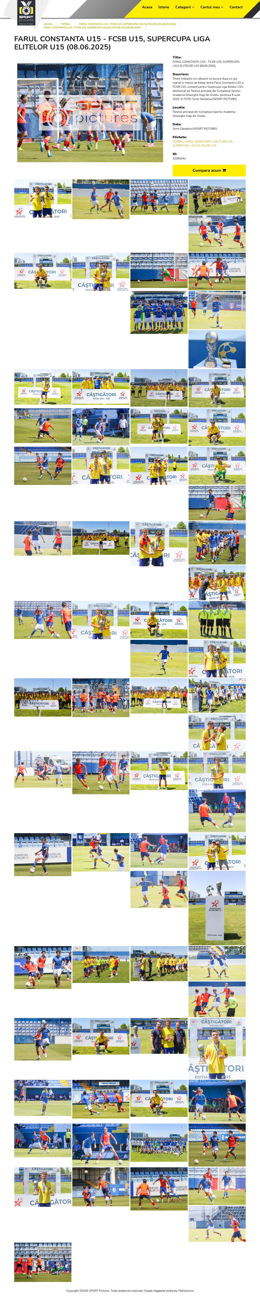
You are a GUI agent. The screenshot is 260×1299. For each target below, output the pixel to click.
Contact (236, 7)
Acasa (147, 7)
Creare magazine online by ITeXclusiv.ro (169, 1291)
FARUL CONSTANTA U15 (201, 141)
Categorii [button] (183, 7)
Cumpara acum (207, 170)
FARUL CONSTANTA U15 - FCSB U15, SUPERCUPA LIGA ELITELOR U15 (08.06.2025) (127, 24)
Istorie (163, 7)
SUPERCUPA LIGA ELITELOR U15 (194, 146)
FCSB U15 (225, 141)
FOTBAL (65, 24)
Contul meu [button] (210, 7)
